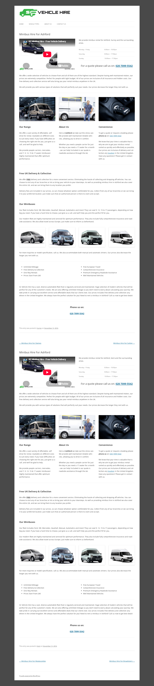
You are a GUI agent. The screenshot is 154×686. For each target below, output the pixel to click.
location (111, 153)
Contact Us (61, 24)
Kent (38, 646)
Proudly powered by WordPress (29, 676)
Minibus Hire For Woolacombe (32, 661)
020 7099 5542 (124, 65)
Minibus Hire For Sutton (124, 343)
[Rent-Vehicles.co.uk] (45, 13)
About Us (48, 24)
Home (21, 24)
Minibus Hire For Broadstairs (122, 661)
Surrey (39, 328)
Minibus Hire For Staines (30, 343)
